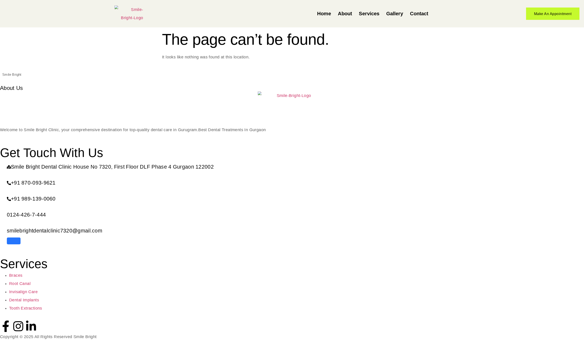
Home (324, 13)
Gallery (394, 13)
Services (369, 13)
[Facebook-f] (5, 326)
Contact (419, 13)
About (345, 13)
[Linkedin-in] (31, 326)
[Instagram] (18, 326)
